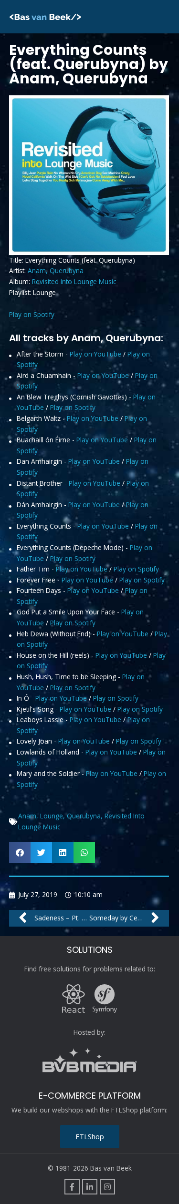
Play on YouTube (95, 353)
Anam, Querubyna (56, 270)
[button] (20, 852)
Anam (27, 815)
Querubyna (84, 815)
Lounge (51, 815)
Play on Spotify (31, 314)
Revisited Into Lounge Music (74, 281)
